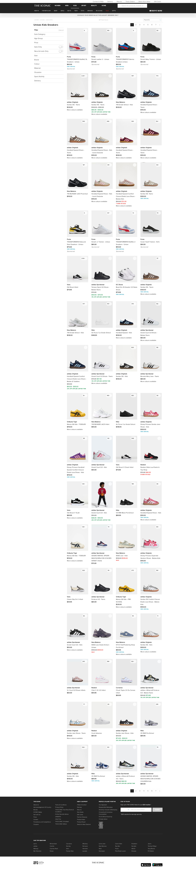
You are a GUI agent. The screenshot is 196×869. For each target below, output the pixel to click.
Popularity (147, 20)
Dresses (133, 851)
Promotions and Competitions (42, 822)
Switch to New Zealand (84, 824)
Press (35, 817)
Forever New (70, 851)
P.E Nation (151, 851)
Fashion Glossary (82, 817)
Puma (117, 848)
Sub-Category (39, 34)
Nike (100, 848)
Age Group (38, 38)
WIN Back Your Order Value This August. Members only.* (98, 15)
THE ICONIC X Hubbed (62, 821)
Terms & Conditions (61, 805)
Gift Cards (157, 1)
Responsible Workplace (106, 807)
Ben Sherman (37, 851)
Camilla (52, 846)
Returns (119, 1)
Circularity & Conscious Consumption (105, 813)
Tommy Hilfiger (152, 846)
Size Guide (80, 812)
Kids (75, 5)
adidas (35, 846)
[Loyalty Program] (156, 10)
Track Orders (130, 1)
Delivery (110, 1)
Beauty (94, 5)
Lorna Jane (102, 843)
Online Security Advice (61, 814)
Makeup (35, 848)
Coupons (36, 824)
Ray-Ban (117, 846)
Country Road (54, 848)
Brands (35, 809)
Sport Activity (39, 76)
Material (37, 68)
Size (36, 55)
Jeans (149, 843)
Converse (69, 843)
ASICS (133, 848)
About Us (36, 805)
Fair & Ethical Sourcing (105, 816)
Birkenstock (53, 843)
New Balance (102, 846)
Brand (36, 60)
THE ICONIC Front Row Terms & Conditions (64, 810)
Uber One (58, 819)
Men (66, 5)
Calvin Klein (118, 843)
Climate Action (103, 819)
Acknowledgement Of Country (42, 807)
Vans (67, 848)
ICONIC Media (37, 812)
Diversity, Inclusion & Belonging (108, 809)
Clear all (61, 30)
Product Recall (81, 822)
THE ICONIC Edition (61, 824)
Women (57, 5)
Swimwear (102, 851)
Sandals (133, 846)
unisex (36, 20)
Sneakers (49, 20)
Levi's (35, 843)
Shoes (42, 20)
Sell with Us (36, 814)
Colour (37, 64)
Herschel (85, 848)
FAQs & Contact (81, 805)
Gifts (114, 10)
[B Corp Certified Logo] (109, 825)
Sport (83, 5)
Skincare (85, 846)
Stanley (68, 846)
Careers (35, 819)
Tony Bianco (151, 848)
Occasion (37, 72)
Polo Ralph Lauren (120, 851)
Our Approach (103, 805)
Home (104, 5)
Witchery (85, 843)
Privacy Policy (59, 807)
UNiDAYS (58, 816)
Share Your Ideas (144, 1)
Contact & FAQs (98, 1)
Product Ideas (81, 819)
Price (36, 43)
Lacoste (84, 851)
